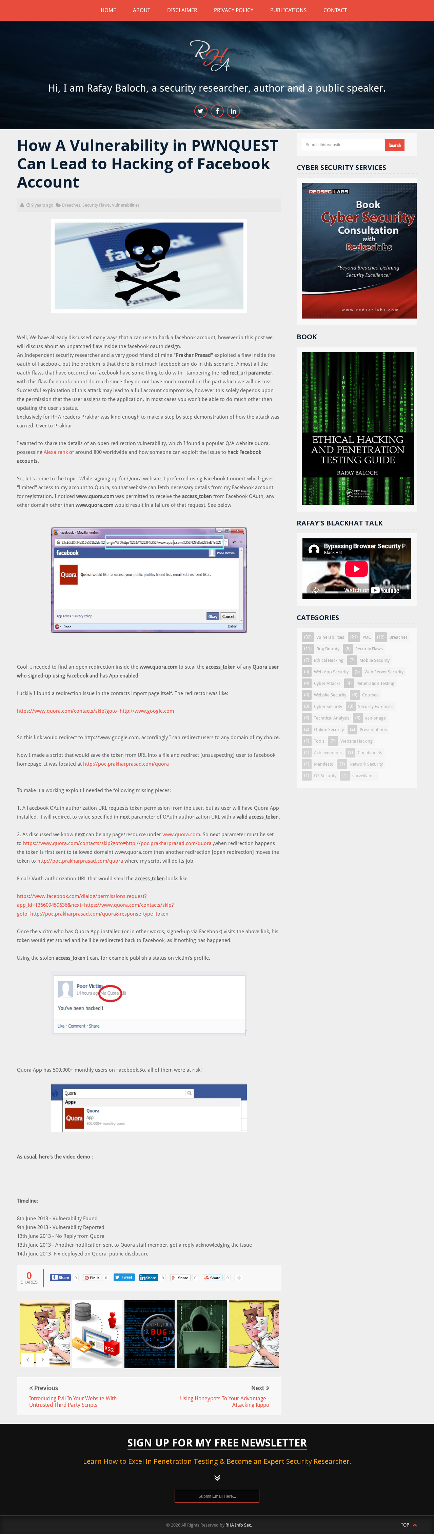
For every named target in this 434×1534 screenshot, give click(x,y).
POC (366, 637)
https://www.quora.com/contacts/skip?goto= (74, 843)
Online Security (329, 729)
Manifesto (324, 764)
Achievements (328, 752)
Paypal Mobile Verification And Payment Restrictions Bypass (202, 1351)
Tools (319, 741)
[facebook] (217, 111)
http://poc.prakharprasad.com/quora (126, 764)
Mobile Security (374, 660)
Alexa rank (56, 452)
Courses (370, 694)
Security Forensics (375, 706)
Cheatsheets (370, 752)
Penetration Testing (375, 683)
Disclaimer (182, 10)
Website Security (330, 694)
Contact (335, 10)
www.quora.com (181, 834)
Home (108, 10)
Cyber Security (328, 706)
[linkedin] (233, 111)
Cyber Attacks (327, 683)
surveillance (364, 775)
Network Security (366, 764)
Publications (288, 10)
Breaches (71, 205)
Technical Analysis (331, 718)
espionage (375, 718)
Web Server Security (383, 671)
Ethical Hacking (328, 660)
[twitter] (201, 111)
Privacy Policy (233, 10)
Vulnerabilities (126, 205)
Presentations (373, 729)
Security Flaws (96, 205)
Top (406, 1525)
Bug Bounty (327, 648)
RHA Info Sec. (238, 1525)
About (141, 10)
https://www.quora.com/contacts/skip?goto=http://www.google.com (95, 711)
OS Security (325, 775)
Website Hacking (356, 741)
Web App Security (331, 671)
